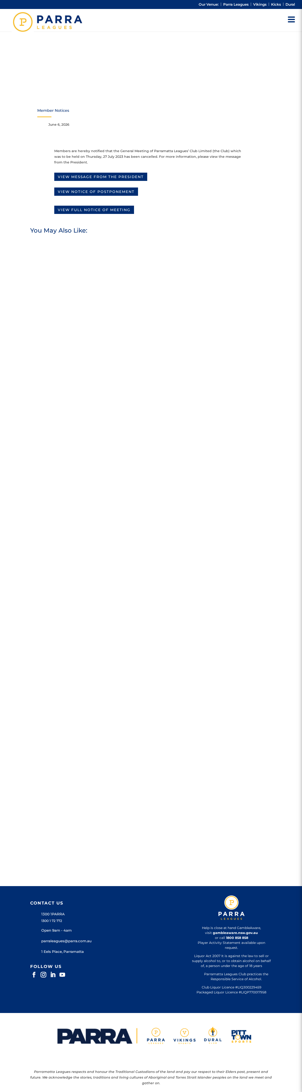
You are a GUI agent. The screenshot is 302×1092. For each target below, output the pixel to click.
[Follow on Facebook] (34, 975)
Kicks (276, 5)
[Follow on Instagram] (43, 975)
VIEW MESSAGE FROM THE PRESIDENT (101, 177)
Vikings (260, 5)
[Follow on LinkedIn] (53, 975)
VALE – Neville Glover (57, 610)
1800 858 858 (237, 938)
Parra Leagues (236, 5)
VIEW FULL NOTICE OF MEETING (94, 210)
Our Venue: (209, 5)
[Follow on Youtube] (62, 975)
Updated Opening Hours (61, 819)
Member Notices (53, 110)
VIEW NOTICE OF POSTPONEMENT (96, 191)
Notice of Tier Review (57, 401)
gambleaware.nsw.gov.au (235, 933)
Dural (290, 5)
